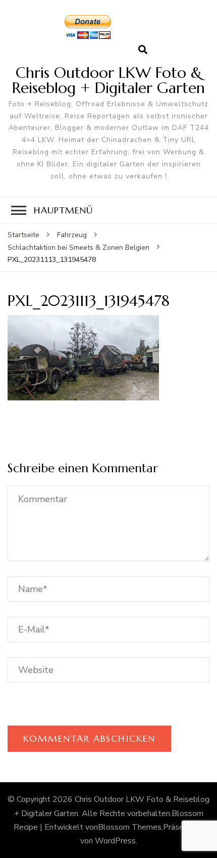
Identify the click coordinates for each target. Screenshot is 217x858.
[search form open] (142, 50)
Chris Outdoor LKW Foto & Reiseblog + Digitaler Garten (108, 80)
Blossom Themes (129, 827)
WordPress (115, 840)
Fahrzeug (72, 235)
